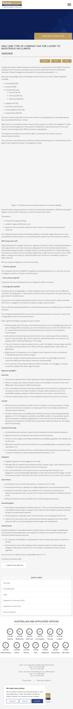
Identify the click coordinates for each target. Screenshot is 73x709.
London (59, 639)
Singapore (45, 652)
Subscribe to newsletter (53, 36)
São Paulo (65, 652)
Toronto (50, 639)
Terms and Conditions (44, 680)
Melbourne (20, 639)
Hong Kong (55, 652)
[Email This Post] (45, 61)
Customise (12, 701)
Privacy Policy (26, 680)
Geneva (26, 652)
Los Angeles (39, 639)
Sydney (10, 639)
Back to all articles (15, 565)
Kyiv (35, 652)
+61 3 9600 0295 (39, 674)
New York (29, 639)
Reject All (25, 701)
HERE (56, 72)
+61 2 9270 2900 (39, 667)
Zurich (16, 652)
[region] (25, 695)
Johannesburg (5, 652)
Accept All (37, 701)
